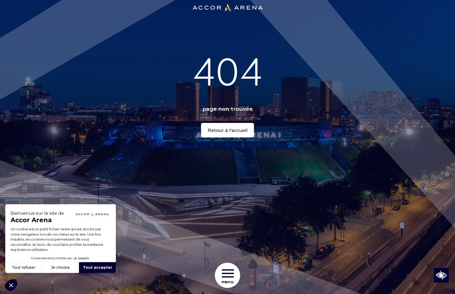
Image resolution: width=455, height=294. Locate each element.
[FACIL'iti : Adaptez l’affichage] (441, 275)
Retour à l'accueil (228, 130)
